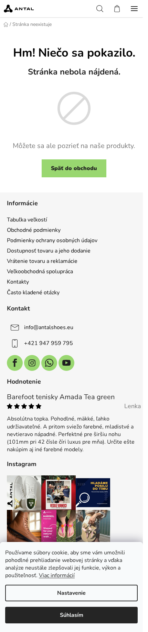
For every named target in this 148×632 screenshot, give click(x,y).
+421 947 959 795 (48, 343)
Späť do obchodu (74, 168)
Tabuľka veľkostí (27, 220)
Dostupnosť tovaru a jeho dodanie (49, 251)
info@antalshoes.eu (48, 327)
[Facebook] (15, 363)
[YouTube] (66, 363)
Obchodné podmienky (34, 230)
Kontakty (18, 282)
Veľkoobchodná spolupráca (40, 271)
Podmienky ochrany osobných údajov (52, 240)
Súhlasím (71, 615)
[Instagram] (32, 363)
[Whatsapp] (49, 363)
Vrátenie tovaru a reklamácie (42, 261)
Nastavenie (71, 593)
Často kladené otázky (33, 292)
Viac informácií (57, 575)
